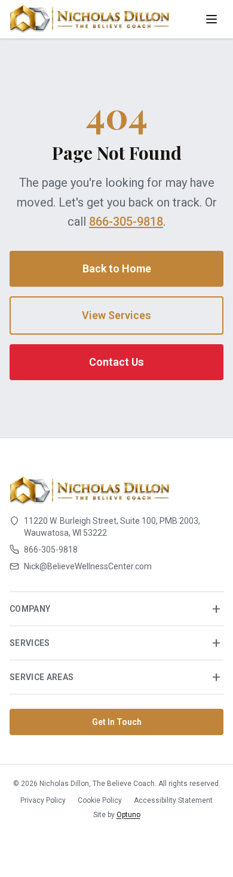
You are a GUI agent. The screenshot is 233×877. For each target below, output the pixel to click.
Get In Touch (117, 722)
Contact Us (116, 362)
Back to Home (116, 268)
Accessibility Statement (173, 800)
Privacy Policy (43, 800)
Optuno (128, 815)
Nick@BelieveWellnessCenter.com (88, 566)
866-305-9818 (126, 221)
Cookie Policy (100, 800)
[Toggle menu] (211, 19)
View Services (116, 315)
